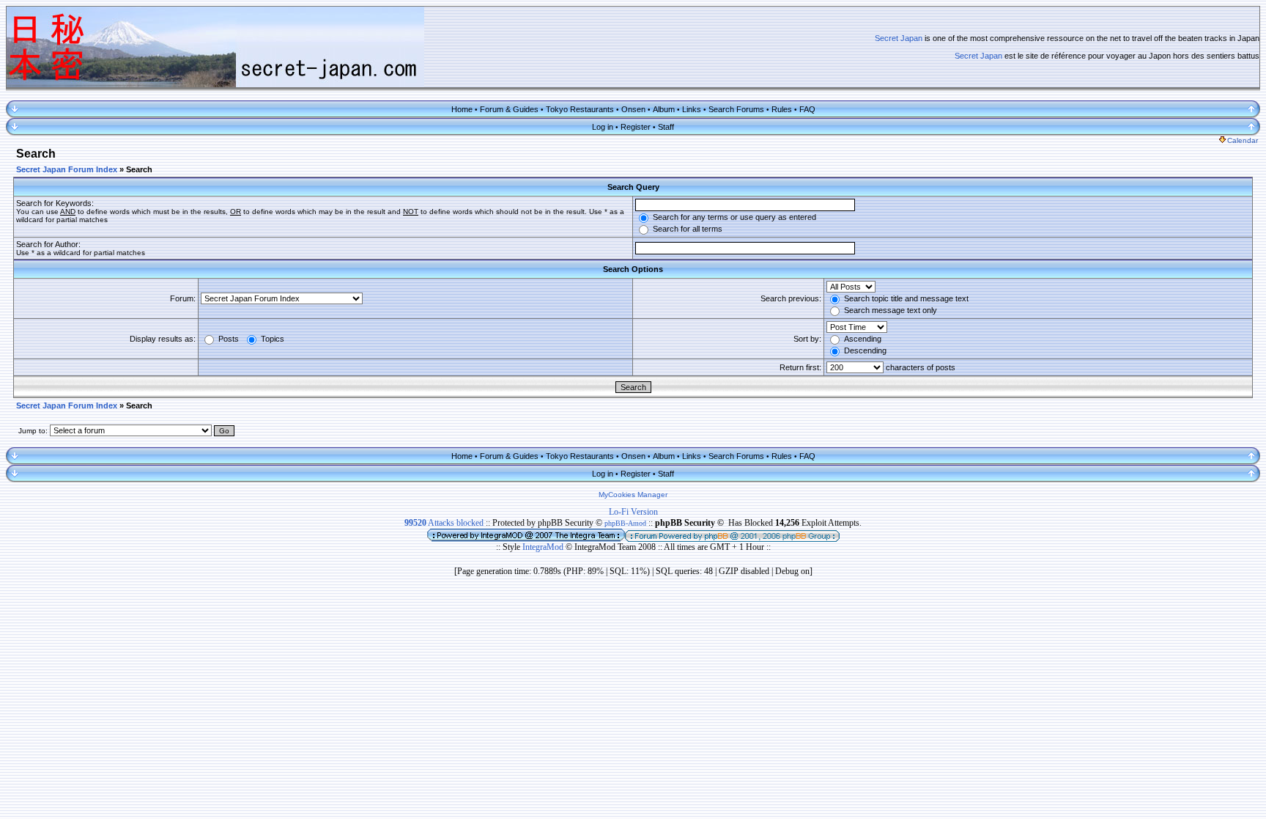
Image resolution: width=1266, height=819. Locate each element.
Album (664, 109)
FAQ (807, 109)
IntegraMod (544, 547)
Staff (666, 126)
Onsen (633, 109)
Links (691, 109)
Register (636, 126)
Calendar (1242, 140)
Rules (781, 109)
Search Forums (736, 109)
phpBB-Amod (625, 523)
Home (462, 109)
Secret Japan (898, 38)
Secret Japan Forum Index (66, 169)
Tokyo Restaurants (580, 109)
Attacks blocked (444, 523)
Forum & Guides (509, 109)
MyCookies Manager (633, 495)
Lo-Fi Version (633, 512)
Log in (602, 126)
